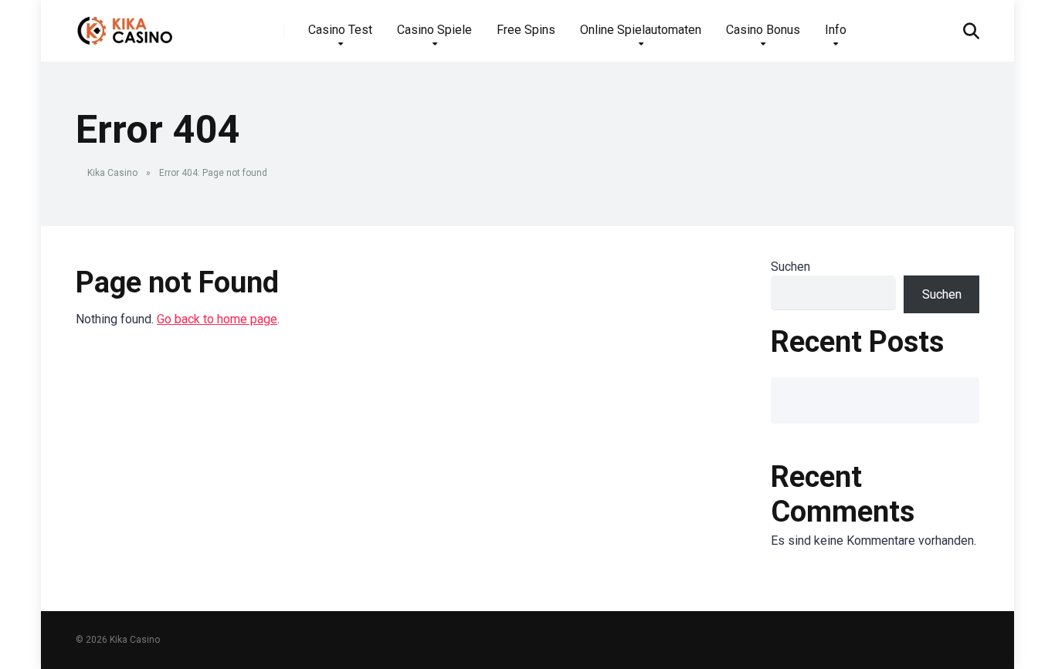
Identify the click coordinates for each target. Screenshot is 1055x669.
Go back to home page (217, 319)
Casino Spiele (434, 29)
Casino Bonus (763, 29)
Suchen (790, 266)
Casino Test (340, 29)
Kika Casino (112, 172)
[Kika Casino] (125, 25)
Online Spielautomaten (640, 29)
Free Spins (526, 29)
